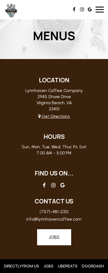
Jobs (54, 237)
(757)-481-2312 (54, 211)
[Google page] (90, 9)
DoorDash (92, 266)
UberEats (67, 266)
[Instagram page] (82, 9)
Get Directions (55, 116)
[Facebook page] (74, 9)
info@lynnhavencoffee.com (54, 219)
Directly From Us (20, 266)
